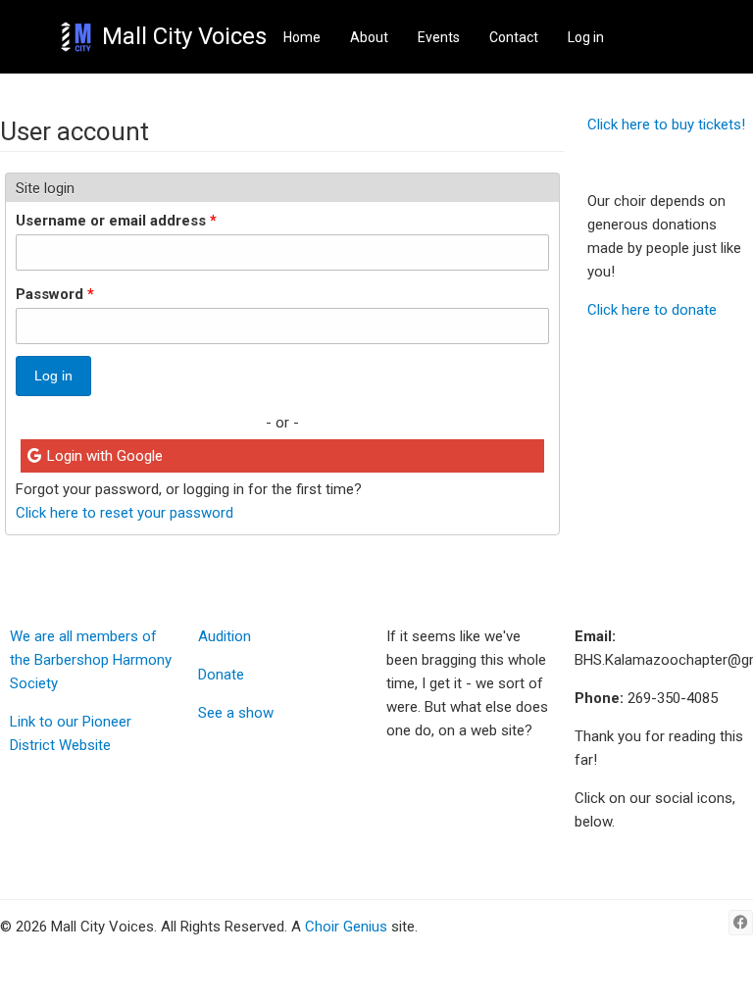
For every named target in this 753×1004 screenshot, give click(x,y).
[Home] (76, 37)
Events (439, 37)
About (369, 37)
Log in (586, 37)
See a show (236, 713)
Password (55, 294)
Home (302, 37)
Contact (513, 37)
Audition (224, 636)
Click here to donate (652, 310)
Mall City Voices (184, 36)
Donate (221, 674)
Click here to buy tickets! (666, 124)
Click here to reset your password (124, 513)
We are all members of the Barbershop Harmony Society (91, 660)
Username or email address (116, 220)
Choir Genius (346, 926)
